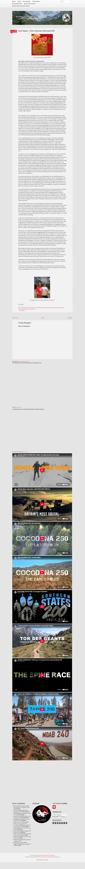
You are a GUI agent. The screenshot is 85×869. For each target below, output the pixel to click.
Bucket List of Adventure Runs (21, 6)
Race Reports (54, 307)
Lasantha (44, 856)
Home (14, 1)
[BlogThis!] (20, 304)
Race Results (26, 1)
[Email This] (19, 304)
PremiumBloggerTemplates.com (53, 856)
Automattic (32, 856)
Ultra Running (32, 309)
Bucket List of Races (30, 3)
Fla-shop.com (18, 407)
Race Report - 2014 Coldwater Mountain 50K (36, 31)
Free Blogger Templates (42, 859)
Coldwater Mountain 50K (46, 307)
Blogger (53, 855)
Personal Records (17, 3)
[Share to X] (21, 304)
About (19, 1)
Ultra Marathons (25, 309)
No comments (22, 310)
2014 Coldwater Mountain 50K (34, 307)
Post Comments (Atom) (23, 361)
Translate (63, 816)
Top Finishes (36, 1)
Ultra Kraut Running (42, 855)
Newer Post (15, 317)
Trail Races (59, 307)
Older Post (69, 317)
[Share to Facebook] (22, 304)
